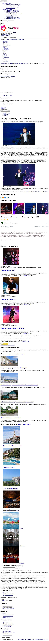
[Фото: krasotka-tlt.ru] (31, 214)
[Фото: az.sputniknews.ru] (7, 214)
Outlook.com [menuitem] (5, 114)
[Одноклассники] (3, 197)
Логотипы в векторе (7, 635)
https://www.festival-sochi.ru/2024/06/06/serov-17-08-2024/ (36, 191)
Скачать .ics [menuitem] (5, 115)
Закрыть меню (10, 20)
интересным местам (6, 34)
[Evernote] (6, 197)
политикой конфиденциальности (40, 639)
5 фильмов (22, 563)
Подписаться (18, 568)
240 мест (21, 528)
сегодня (7, 39)
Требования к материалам (8, 623)
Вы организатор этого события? (7, 345)
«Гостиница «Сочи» (7, 95)
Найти (2, 23)
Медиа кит (5, 633)
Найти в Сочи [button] (3, 1)
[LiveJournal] (8, 197)
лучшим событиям (5, 35)
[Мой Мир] (5, 197)
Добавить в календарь (5, 110)
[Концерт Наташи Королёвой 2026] (24, 314)
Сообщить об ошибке (7, 606)
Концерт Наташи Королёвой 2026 (12, 328)
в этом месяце (21, 39)
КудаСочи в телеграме (8, 595)
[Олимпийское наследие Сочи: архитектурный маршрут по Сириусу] (9, 382)
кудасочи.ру (3, 600)
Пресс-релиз (5, 613)
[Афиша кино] (11, 563)
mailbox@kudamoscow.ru (8, 608)
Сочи (14, 32)
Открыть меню (4, 20)
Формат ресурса (6, 617)
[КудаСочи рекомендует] (11, 545)
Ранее (11, 226)
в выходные (15, 39)
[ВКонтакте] (1, 197)
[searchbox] (24, 23)
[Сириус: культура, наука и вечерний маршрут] (9, 365)
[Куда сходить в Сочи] (15, 30)
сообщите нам (25, 341)
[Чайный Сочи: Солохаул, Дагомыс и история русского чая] (9, 399)
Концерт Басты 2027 (8, 270)
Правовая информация (8, 616)
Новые (2, 226)
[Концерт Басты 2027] (24, 256)
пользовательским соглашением (25, 639)
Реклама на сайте (7, 631)
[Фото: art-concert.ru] (19, 214)
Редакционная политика (8, 614)
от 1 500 (26, 333)
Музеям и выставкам (7, 625)
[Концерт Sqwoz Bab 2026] (24, 285)
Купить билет (3, 107)
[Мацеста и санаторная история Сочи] (9, 415)
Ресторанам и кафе (7, 626)
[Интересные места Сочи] (11, 528)
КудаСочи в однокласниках (9, 593)
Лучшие (6, 226)
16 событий (22, 545)
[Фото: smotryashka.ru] (42, 214)
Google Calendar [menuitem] (6, 113)
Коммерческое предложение (9, 632)
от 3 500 (26, 275)
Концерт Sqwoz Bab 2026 (9, 299)
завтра (10, 39)
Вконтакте (5, 592)
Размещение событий (7, 622)
